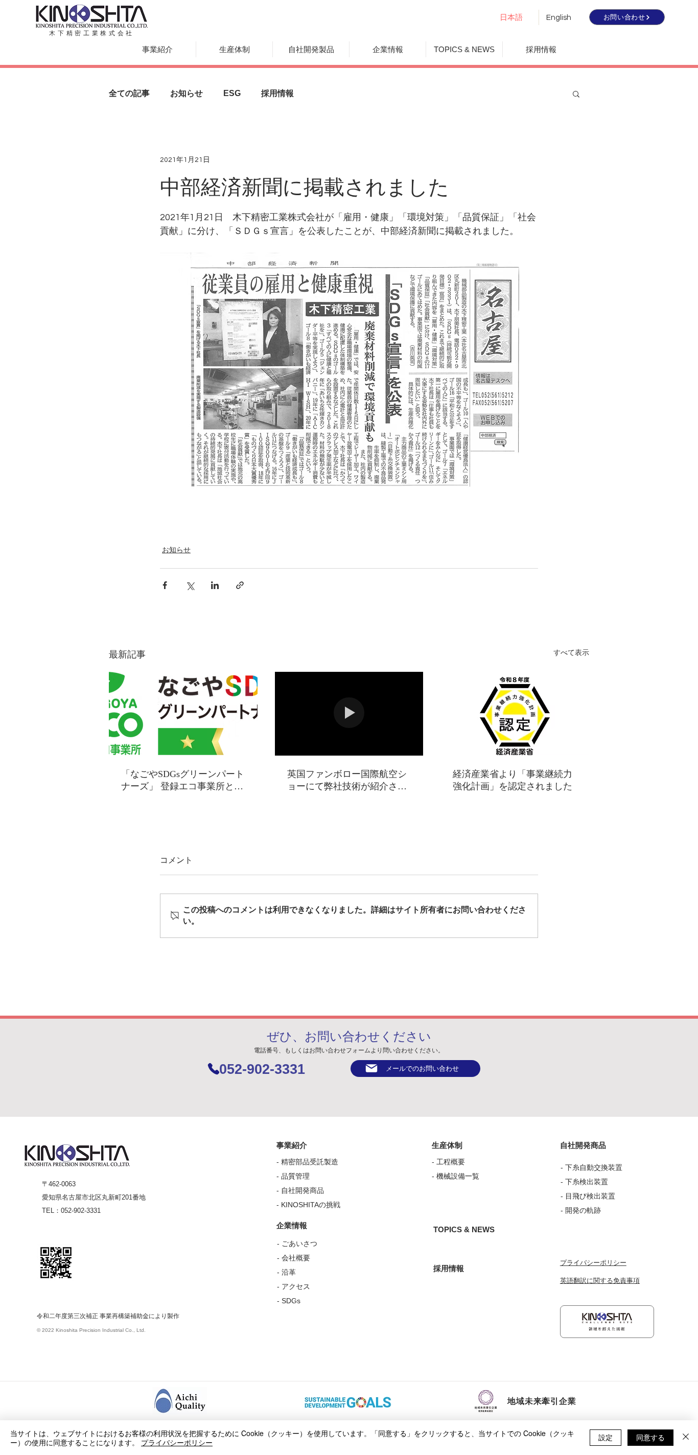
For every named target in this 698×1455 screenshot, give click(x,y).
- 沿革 (286, 1272)
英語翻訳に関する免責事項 (600, 1280)
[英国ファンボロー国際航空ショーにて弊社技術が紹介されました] (349, 714)
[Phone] (213, 1068)
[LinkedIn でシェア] (215, 585)
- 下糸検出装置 (584, 1182)
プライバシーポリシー (593, 1262)
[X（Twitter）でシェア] (190, 585)
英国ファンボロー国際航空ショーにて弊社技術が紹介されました (347, 780)
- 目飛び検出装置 (588, 1196)
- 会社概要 (293, 1258)
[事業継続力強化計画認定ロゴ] (514, 713)
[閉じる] (686, 1437)
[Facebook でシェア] (165, 585)
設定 (605, 1437)
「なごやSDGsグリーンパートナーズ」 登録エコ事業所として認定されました (182, 780)
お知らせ (186, 93)
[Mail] (371, 1068)
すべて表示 (571, 652)
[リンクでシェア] (240, 585)
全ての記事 (129, 93)
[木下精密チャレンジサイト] (607, 1321)
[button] (576, 93)
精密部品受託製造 (309, 1162)
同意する (650, 1437)
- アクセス (293, 1286)
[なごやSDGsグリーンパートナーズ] (183, 713)
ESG (232, 93)
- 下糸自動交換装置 (591, 1167)
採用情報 (277, 93)
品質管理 (295, 1176)
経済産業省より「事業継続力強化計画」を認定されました (512, 780)
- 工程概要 (448, 1162)
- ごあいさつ (297, 1243)
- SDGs (288, 1301)
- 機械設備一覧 (455, 1176)
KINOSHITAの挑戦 (310, 1205)
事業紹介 (291, 1145)
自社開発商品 (302, 1190)
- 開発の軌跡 (581, 1210)
